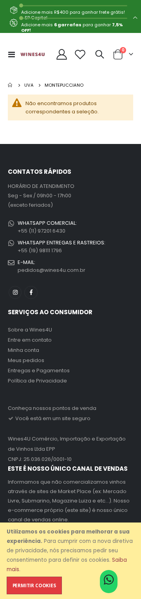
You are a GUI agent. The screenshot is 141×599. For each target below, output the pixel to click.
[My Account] (62, 54)
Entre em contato (30, 340)
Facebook (30, 292)
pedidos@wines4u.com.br (51, 270)
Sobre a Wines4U (30, 329)
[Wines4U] (32, 54)
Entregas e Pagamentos (39, 370)
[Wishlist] (80, 54)
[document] (71, 560)
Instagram (15, 292)
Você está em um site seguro (52, 418)
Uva (29, 85)
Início (10, 85)
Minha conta (23, 350)
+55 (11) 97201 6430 (41, 231)
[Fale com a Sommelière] (109, 582)
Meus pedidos (26, 360)
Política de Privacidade (37, 380)
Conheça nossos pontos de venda (52, 408)
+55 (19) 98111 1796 (40, 250)
